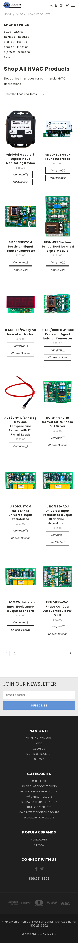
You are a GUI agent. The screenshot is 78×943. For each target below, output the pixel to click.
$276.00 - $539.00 (16, 37)
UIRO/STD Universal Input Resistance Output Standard (20, 606)
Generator (39, 781)
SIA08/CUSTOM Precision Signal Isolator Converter (20, 246)
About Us (39, 748)
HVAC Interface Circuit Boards (39, 812)
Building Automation (39, 738)
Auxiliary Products (39, 807)
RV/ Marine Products (39, 796)
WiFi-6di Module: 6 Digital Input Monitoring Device (20, 159)
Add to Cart (20, 269)
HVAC (39, 743)
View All (39, 844)
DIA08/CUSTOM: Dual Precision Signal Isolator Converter (57, 334)
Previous (6, 939)
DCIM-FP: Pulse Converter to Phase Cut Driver (57, 422)
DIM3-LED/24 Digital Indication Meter (20, 332)
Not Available (20, 182)
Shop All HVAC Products (39, 817)
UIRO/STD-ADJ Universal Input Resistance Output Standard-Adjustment (57, 514)
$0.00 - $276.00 (14, 32)
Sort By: (11, 94)
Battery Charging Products (39, 791)
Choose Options (20, 353)
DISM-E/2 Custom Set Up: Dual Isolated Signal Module (57, 246)
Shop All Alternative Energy (39, 802)
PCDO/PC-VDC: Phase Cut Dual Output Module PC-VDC (57, 608)
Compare (19, 174)
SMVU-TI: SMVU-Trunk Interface (57, 157)
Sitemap (39, 759)
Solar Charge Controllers (39, 786)
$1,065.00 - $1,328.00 (17, 52)
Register (46, 754)
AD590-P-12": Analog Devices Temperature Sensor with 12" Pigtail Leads (20, 426)
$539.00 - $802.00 (15, 42)
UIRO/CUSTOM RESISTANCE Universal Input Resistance (20, 512)
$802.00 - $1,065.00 (16, 47)
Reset (7, 57)
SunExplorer (39, 839)
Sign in (31, 754)
